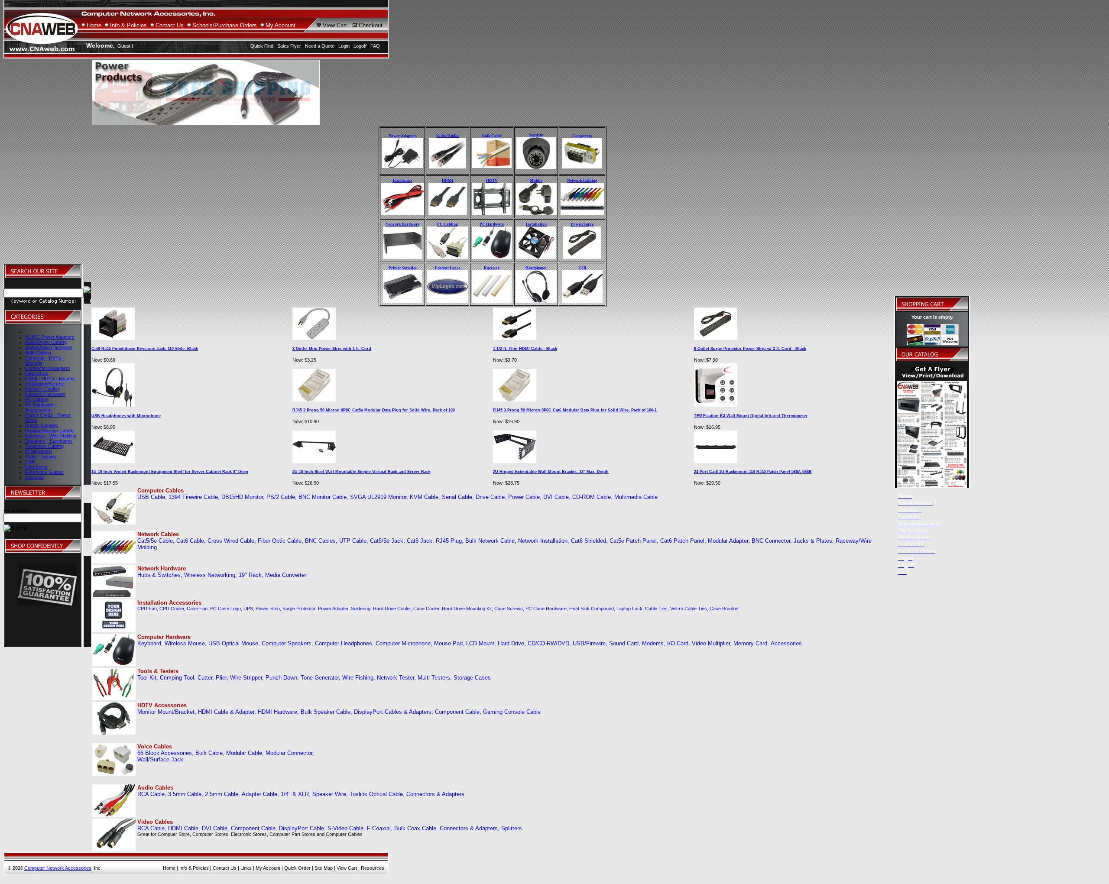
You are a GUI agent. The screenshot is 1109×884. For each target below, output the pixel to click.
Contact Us (170, 25)
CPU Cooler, (172, 608)
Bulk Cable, (209, 753)
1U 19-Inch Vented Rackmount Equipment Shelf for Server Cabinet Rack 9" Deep (169, 472)
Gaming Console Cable (512, 712)
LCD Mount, (481, 643)
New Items (36, 467)
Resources (372, 868)
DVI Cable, (557, 497)
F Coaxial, (379, 828)
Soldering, (361, 608)
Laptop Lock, (630, 608)
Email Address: (19, 510)
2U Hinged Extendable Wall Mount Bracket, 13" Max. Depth (551, 472)
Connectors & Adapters (435, 794)
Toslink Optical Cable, (377, 794)
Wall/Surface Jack (160, 759)
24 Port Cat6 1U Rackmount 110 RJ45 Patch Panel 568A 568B (753, 472)
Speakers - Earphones (49, 441)
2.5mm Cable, (222, 794)
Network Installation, (543, 541)
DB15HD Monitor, (243, 497)
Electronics (37, 373)
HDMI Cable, (184, 828)
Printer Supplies (41, 425)
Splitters (511, 828)
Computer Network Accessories (57, 868)
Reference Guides (44, 472)
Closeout (34, 477)
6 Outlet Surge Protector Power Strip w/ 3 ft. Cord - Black (750, 348)
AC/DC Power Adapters (50, 337)
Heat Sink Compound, (592, 608)
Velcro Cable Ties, (689, 608)
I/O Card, (678, 643)
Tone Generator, (320, 677)
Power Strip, (268, 608)
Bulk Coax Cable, (416, 828)
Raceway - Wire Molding (50, 435)
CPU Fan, (147, 608)
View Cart (335, 25)
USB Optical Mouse (233, 643)
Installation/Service (45, 383)
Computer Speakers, (287, 643)
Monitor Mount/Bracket (166, 712)
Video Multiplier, (712, 643)
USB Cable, (152, 497)
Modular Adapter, (729, 541)
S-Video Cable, (346, 828)
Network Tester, (396, 677)
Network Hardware (45, 394)
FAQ (375, 46)
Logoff (359, 46)
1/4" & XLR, (296, 794)
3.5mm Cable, (185, 794)
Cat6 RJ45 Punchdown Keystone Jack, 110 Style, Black (144, 348)
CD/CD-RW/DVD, (549, 643)
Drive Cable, (491, 497)
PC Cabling (37, 399)
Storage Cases (472, 677)
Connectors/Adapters (47, 368)
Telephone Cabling (44, 446)
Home (94, 25)
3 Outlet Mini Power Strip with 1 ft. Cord (331, 348)
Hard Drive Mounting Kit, (467, 608)
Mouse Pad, (449, 643)
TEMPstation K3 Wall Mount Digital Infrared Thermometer (750, 416)
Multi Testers (434, 677)
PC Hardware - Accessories (41, 407)
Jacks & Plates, (814, 541)
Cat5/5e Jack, (387, 541)
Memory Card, (751, 643)
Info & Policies (128, 25)
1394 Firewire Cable (193, 497)
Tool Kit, (147, 677)
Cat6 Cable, (191, 541)
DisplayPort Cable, (302, 828)
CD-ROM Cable (591, 497)
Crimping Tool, (178, 677)
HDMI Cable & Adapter (226, 712)
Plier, (222, 677)
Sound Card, (624, 643)
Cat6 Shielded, (589, 541)
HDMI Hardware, (278, 712)
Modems (653, 643)
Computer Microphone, (404, 643)
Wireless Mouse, (186, 643)
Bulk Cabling (38, 352)
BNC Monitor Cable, (323, 497)
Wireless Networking (209, 575)
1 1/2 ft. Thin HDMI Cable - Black (525, 348)
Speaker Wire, (330, 794)
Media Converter (285, 575)
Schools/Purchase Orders (224, 25)
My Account (280, 25)
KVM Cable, (425, 497)
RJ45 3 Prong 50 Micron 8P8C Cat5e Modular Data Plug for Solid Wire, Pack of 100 (373, 410)
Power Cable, (525, 497)
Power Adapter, (334, 608)
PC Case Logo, (226, 608)
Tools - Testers (41, 456)
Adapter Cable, (260, 794)
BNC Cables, (321, 541)
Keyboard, (150, 643)
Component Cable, (458, 712)
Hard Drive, (512, 643)
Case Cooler (426, 608)
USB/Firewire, (590, 643)
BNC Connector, (772, 541)
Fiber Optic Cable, (280, 541)
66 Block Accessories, (165, 753)
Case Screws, (509, 608)
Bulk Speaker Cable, (326, 712)
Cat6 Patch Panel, (683, 541)
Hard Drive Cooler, (392, 608)
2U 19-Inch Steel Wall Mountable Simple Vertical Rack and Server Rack (361, 472)
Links (246, 868)
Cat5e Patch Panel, (634, 541)
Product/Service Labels (49, 430)
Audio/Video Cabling (46, 342)
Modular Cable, (245, 753)
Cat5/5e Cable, (156, 541)
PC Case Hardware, (546, 608)
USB (30, 461)
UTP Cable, (353, 541)
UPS (248, 608)
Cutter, (206, 677)
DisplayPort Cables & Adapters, (393, 712)
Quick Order (297, 868)
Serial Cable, (458, 497)
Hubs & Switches (159, 575)
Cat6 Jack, (420, 541)
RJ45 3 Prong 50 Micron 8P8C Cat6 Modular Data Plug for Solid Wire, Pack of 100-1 (575, 410)
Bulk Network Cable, (490, 541)
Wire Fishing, (358, 677)
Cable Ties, (657, 608)
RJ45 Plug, (450, 541)
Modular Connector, (290, 753)
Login (344, 46)
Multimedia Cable (636, 497)
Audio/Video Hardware (48, 347)
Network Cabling (42, 389)
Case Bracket (724, 608)
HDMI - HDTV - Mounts (50, 378)
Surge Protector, (299, 608)
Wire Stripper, (247, 677)
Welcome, (100, 45)
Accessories (786, 643)
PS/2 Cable (280, 497)
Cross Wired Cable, (232, 541)
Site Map (324, 868)
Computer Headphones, (344, 643)
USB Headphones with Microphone (126, 416)
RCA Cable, (151, 794)
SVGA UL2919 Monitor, (379, 497)
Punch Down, (282, 677)
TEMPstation (38, 451)
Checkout (371, 25)
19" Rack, (251, 575)
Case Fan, (198, 608)
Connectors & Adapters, (469, 828)
